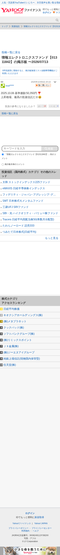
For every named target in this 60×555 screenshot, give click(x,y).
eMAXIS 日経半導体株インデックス (23, 188)
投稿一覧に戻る (11, 52)
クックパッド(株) (14, 327)
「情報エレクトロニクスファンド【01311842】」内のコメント (29, 156)
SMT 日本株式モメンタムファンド (23, 200)
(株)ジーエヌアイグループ (19, 352)
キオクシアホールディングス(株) (23, 315)
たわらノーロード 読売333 (18, 225)
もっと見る (51, 238)
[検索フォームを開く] (57, 20)
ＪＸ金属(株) (11, 346)
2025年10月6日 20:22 (41, 82)
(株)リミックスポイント (18, 340)
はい (42, 106)
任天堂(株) (10, 364)
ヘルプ (36, 531)
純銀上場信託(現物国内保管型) (22, 358)
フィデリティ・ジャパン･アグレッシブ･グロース (31, 194)
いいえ (53, 106)
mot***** (10, 85)
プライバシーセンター (42, 528)
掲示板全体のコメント (15, 164)
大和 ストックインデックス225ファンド (26, 182)
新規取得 (39, 517)
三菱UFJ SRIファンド (15, 207)
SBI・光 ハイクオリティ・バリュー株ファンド (30, 213)
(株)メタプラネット (15, 321)
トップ (5, 26)
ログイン (47, 12)
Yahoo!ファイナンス (21, 523)
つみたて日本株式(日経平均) (19, 231)
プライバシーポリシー (18, 528)
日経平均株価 (12, 308)
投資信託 (16, 26)
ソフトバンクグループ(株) (19, 333)
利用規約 (26, 531)
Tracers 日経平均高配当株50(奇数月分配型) (28, 219)
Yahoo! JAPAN (41, 523)
